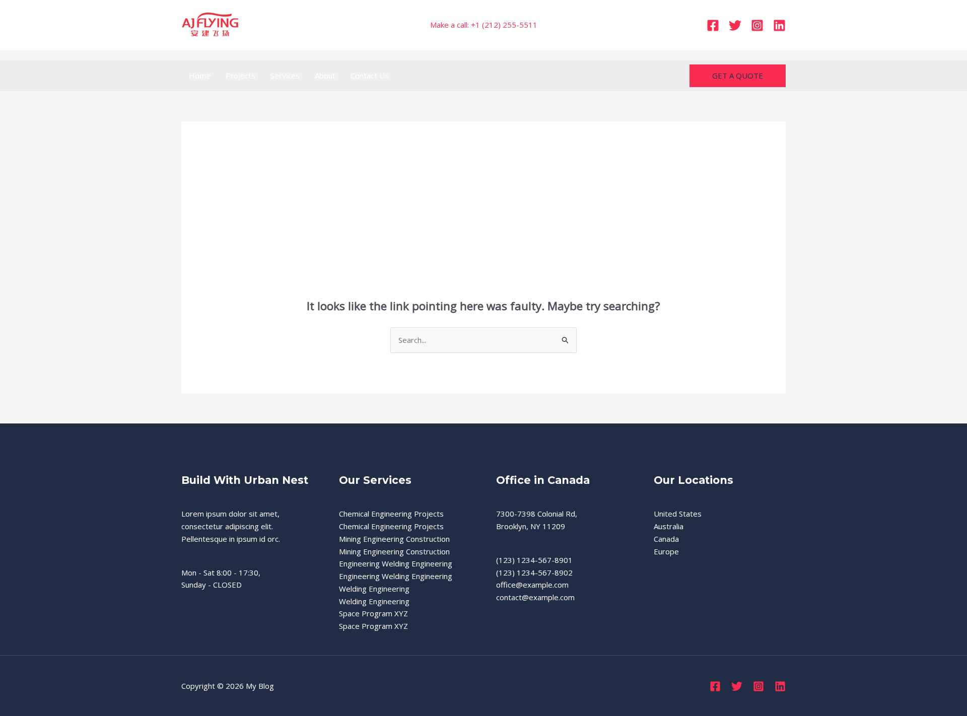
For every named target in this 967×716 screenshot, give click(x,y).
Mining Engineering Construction (394, 539)
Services (285, 75)
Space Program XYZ (373, 613)
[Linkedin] (779, 25)
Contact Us (370, 75)
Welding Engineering (374, 589)
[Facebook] (713, 25)
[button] (737, 75)
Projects (240, 75)
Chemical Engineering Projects (391, 514)
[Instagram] (757, 25)
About (325, 75)
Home (200, 75)
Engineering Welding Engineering (395, 563)
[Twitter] (735, 25)
